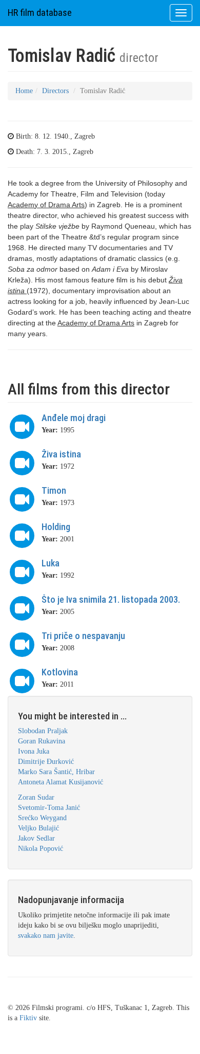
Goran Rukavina (41, 741)
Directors (55, 91)
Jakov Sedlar (36, 838)
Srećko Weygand (42, 818)
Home (24, 91)
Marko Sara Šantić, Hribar (56, 772)
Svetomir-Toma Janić (49, 807)
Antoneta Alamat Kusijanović (60, 782)
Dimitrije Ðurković (46, 761)
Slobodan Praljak (43, 731)
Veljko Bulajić (38, 828)
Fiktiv (28, 1018)
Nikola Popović (40, 848)
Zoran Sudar (36, 797)
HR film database (40, 12)
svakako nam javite (45, 935)
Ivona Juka (33, 751)
